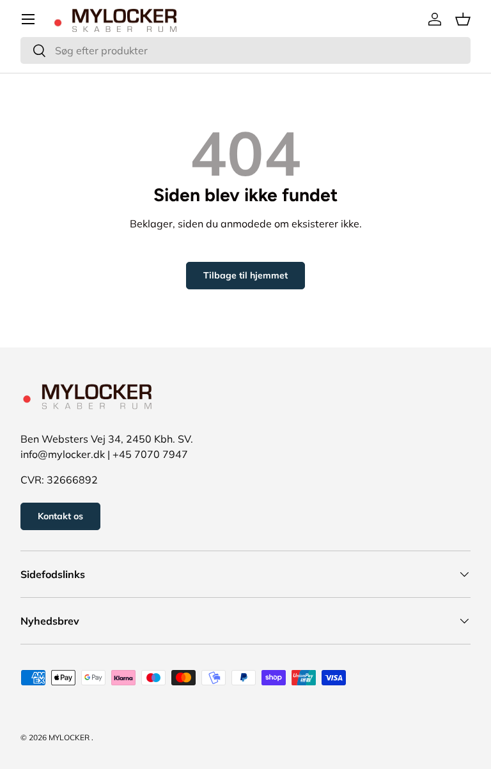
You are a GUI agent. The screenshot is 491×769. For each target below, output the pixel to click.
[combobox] (245, 50)
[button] (463, 19)
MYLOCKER (69, 737)
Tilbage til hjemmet (245, 275)
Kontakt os (60, 516)
